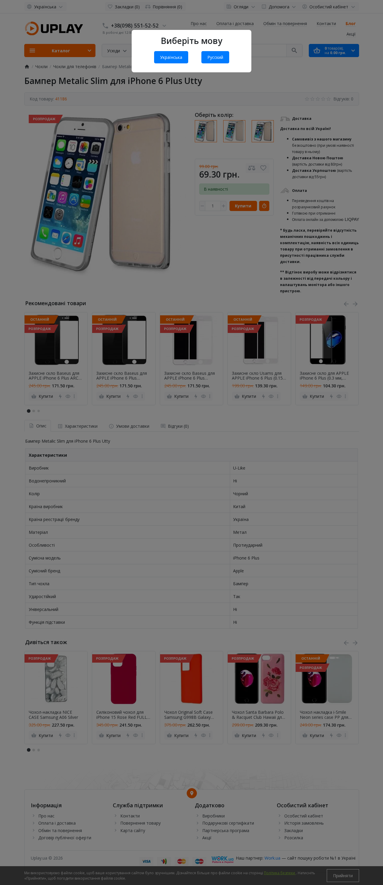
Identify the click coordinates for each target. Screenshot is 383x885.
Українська (171, 57)
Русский (215, 57)
